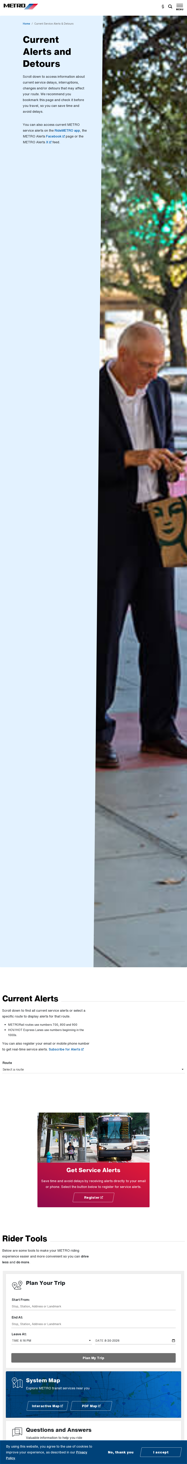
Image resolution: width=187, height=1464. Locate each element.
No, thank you (121, 1452)
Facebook (55, 136)
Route (7, 1062)
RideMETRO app (67, 130)
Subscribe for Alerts (66, 1049)
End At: (17, 1317)
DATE (99, 1340)
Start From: (21, 1299)
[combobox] (93, 1306)
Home (26, 23)
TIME (15, 1340)
